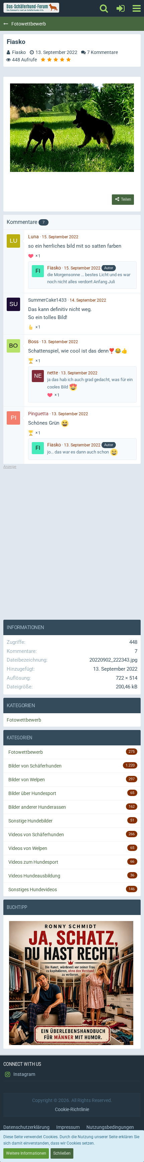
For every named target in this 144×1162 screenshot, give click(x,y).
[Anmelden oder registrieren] (120, 8)
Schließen (62, 1153)
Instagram (23, 1074)
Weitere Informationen (26, 1153)
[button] (136, 8)
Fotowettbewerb (24, 720)
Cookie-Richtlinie (72, 1109)
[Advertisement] (72, 542)
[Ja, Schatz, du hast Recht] (72, 983)
